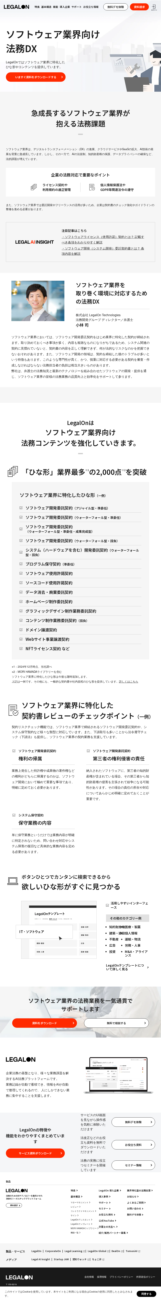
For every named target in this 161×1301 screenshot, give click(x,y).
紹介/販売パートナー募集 (112, 1232)
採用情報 (101, 1276)
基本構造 (46, 6)
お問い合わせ (134, 1208)
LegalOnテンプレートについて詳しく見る (125, 967)
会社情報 (89, 1276)
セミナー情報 (133, 1165)
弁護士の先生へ (107, 1226)
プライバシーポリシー (121, 1276)
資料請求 (139, 7)
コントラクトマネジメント (82, 1211)
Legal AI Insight (40, 1259)
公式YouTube (106, 1220)
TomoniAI (131, 1251)
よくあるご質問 (135, 1202)
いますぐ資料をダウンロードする (35, 77)
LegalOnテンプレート (48, 17)
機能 (27, 17)
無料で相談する (116, 1023)
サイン (74, 1215)
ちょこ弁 (97, 1259)
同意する (146, 1294)
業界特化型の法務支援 (78, 17)
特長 (73, 1190)
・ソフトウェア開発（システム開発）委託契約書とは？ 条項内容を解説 (103, 251)
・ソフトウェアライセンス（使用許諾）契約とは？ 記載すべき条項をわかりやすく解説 (103, 239)
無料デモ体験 (115, 7)
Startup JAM (61, 1259)
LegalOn (36, 1251)
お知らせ (131, 1196)
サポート (76, 6)
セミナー (103, 1208)
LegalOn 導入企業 (109, 1190)
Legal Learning (73, 1251)
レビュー (75, 1206)
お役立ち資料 (133, 1145)
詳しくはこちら (128, 681)
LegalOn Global (97, 1251)
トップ (15, 17)
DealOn (116, 1251)
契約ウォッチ (79, 1259)
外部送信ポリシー (145, 1276)
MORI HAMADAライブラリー (84, 1228)
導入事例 (103, 1196)
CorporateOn (53, 1251)
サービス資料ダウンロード (35, 1153)
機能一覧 (75, 1232)
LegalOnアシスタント (80, 1219)
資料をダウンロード (44, 1023)
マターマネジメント (79, 1202)
